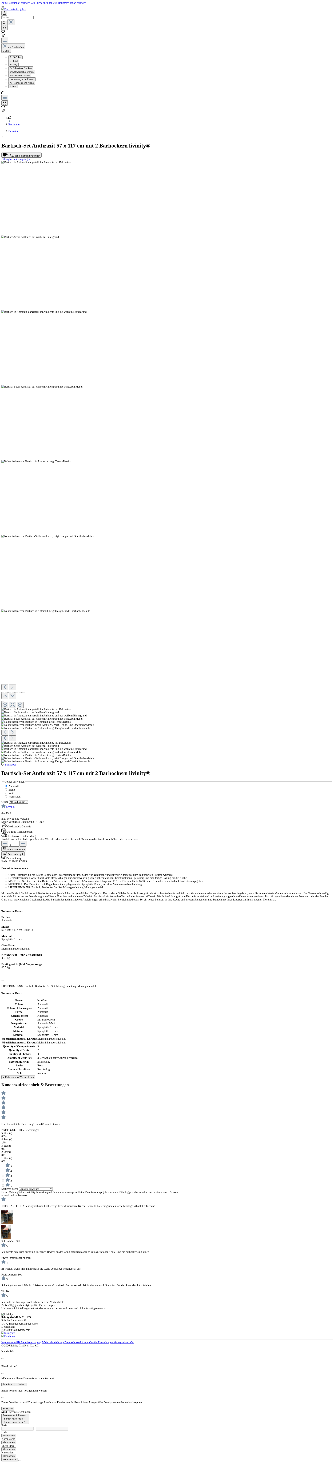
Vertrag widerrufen (124, 1342)
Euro (13, 86)
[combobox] (17, 17)
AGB (17, 1342)
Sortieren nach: (10, 1188)
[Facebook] (8, 1336)
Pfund (14, 61)
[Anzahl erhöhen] (22, 844)
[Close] (2, 1358)
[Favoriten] (3, 31)
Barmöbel (10, 764)
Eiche (12, 789)
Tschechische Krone (22, 83)
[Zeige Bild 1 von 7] (2, 692)
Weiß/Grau (15, 796)
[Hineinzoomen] (20, 705)
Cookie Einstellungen (101, 1342)
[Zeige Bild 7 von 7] (23, 692)
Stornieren (8, 1384)
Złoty (13, 64)
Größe (5, 801)
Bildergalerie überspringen (15, 159)
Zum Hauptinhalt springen (16, 2)
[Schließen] (2, 701)
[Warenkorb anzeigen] (3, 111)
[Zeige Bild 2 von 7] (6, 692)
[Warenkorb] (3, 35)
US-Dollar (15, 57)
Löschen (21, 1384)
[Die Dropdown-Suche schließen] (10, 22)
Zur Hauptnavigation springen (69, 2)
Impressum (7, 1342)
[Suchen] (4, 23)
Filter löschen (9, 1459)
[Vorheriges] (4, 687)
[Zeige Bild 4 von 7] (13, 692)
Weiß (11, 793)
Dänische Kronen (20, 75)
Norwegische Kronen (22, 79)
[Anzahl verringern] (4, 844)
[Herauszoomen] (4, 705)
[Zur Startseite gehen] (13, 9)
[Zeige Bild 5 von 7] (16, 692)
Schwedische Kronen (22, 72)
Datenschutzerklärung (77, 1342)
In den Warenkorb (16, 849)
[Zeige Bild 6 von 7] (20, 692)
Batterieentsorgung (31, 1342)
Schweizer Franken (21, 68)
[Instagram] (8, 1333)
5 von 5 (10, 806)
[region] (167, 462)
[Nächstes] (12, 687)
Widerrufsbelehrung (53, 1342)
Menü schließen (16, 47)
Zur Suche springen (42, 2)
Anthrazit (13, 786)
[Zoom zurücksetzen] (12, 705)
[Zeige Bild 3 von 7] (9, 692)
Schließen (8, 1408)
